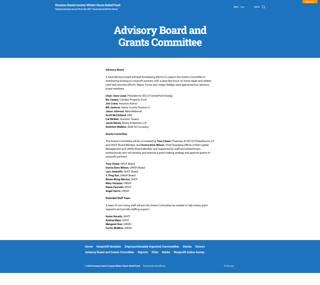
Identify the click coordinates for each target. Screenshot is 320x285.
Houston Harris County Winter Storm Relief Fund (87, 5)
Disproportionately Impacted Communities (152, 246)
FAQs (155, 252)
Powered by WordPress (154, 266)
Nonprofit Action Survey (189, 252)
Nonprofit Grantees (108, 246)
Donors (200, 246)
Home (89, 246)
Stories (187, 246)
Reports (143, 252)
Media (166, 252)
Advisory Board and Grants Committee (109, 252)
